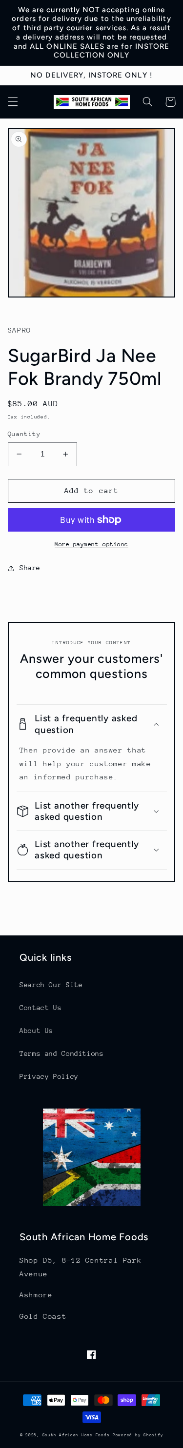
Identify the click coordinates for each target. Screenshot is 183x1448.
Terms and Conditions (62, 1053)
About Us (36, 1030)
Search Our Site (51, 985)
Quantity (24, 433)
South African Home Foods (76, 1434)
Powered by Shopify (138, 1434)
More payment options (91, 544)
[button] (12, 102)
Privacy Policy (49, 1076)
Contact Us (40, 1008)
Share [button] (30, 568)
